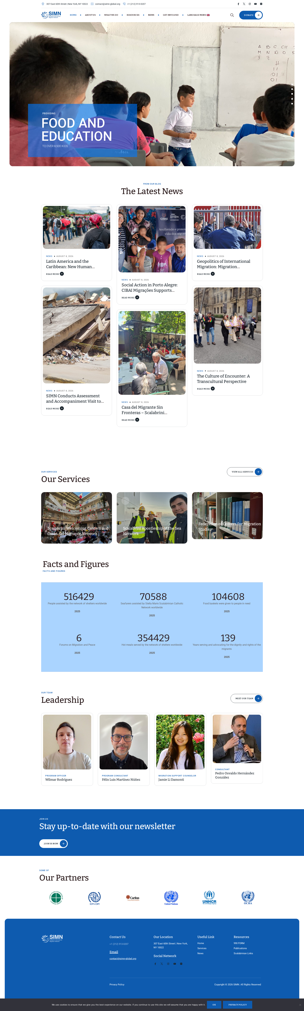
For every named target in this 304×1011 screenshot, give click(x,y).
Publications (240, 948)
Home (73, 15)
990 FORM (239, 943)
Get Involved (171, 15)
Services (201, 948)
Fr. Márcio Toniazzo (229, 779)
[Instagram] (249, 4)
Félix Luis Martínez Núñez (64, 779)
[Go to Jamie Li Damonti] (124, 742)
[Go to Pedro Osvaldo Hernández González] (180, 739)
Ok (214, 1005)
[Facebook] (238, 4)
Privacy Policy (117, 984)
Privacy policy (237, 1005)
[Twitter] (244, 4)
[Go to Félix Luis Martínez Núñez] (67, 742)
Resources (133, 15)
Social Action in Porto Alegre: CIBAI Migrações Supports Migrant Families (150, 290)
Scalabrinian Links (243, 953)
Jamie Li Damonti (114, 779)
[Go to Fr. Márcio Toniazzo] (237, 742)
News (151, 15)
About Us (90, 15)
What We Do (111, 15)
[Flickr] (261, 4)
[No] (300, 1004)
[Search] (232, 15)
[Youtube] (255, 4)
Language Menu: (197, 15)
